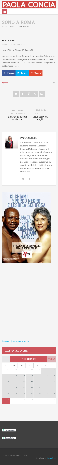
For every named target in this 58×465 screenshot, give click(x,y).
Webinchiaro (51, 458)
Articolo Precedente (17, 114)
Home (4, 26)
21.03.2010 (8, 44)
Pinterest (29, 94)
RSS (42, 94)
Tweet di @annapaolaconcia (15, 341)
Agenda (12, 26)
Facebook (23, 94)
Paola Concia (20, 44)
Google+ (35, 94)
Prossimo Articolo (40, 114)
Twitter (16, 94)
